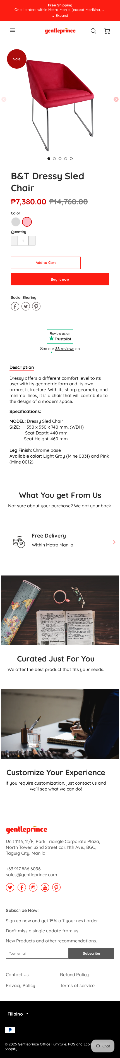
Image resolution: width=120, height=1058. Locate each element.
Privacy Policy (20, 985)
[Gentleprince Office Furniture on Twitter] (10, 889)
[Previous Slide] (4, 99)
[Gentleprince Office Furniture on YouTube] (45, 889)
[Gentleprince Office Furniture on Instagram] (33, 889)
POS (71, 1044)
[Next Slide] (116, 99)
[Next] (114, 542)
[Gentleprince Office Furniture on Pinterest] (56, 889)
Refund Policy (74, 974)
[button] (46, 263)
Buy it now (60, 279)
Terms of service (77, 985)
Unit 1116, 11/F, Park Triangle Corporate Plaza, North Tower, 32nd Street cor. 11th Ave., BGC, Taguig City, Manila (53, 847)
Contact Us (17, 974)
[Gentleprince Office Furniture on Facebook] (22, 889)
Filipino (15, 1014)
